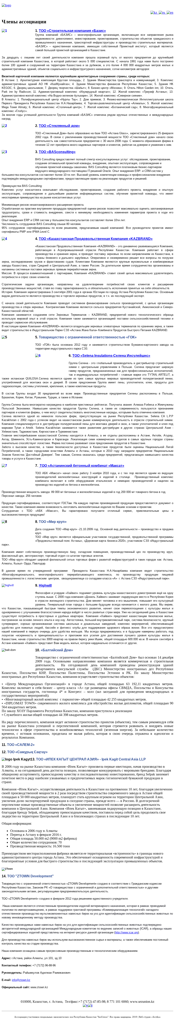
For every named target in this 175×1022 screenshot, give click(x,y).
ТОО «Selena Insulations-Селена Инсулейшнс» (111, 355)
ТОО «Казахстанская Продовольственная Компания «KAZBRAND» (96, 239)
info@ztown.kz (21, 980)
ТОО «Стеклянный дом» (59, 126)
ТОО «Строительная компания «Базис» (72, 31)
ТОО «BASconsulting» (57, 152)
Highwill (45, 585)
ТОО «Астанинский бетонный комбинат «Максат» (81, 465)
